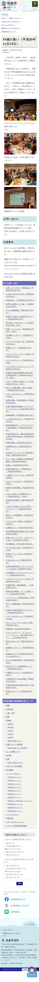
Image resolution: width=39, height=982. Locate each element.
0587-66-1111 (9, 947)
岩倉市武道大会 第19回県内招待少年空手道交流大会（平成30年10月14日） (20, 436)
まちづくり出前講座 (14, 766)
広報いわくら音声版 (14, 744)
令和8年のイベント (15, 777)
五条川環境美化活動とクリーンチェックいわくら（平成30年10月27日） (20, 409)
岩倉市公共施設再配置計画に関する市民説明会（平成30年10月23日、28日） (19, 375)
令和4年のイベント (15, 790)
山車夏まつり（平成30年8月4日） (20, 528)
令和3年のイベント (15, 794)
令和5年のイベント (15, 787)
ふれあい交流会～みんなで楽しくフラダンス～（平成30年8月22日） (19, 509)
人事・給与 (10, 713)
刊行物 (8, 755)
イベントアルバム (7, 25)
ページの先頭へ (30, 924)
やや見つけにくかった (15, 874)
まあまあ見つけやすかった (16, 868)
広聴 (8, 759)
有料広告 (9, 818)
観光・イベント (15, 18)
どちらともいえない (14, 849)
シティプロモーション (15, 822)
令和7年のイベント (15, 780)
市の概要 (9, 770)
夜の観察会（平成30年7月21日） (19, 544)
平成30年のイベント (8, 31)
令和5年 (10, 734)
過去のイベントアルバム (10, 28)
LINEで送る (15, 911)
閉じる (26, 969)
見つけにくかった (13, 877)
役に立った (11, 843)
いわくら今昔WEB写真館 (16, 826)
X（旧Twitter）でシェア (20, 905)
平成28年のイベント (15, 811)
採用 (8, 717)
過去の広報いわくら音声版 (17, 748)
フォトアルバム (12, 814)
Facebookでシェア (18, 899)
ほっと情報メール (13, 752)
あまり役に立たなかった (16, 852)
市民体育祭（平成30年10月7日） (19, 443)
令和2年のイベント (15, 797)
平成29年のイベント (15, 807)
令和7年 (10, 727)
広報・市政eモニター (15, 762)
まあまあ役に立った (14, 846)
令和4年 (10, 737)
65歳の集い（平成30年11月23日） (20, 300)
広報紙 (8, 720)
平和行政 (9, 709)
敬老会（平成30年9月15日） (18, 465)
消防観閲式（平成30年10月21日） (20, 415)
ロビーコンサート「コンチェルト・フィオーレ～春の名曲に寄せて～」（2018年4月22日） (19, 635)
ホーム (3, 18)
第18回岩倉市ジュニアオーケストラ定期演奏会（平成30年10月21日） (20, 427)
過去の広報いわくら (15, 741)
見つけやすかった (13, 865)
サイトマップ (8, 929)
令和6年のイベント (15, 784)
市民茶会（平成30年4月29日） (19, 629)
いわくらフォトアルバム (10, 21)
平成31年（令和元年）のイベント (20, 801)
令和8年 (10, 724)
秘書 (8, 705)
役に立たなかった (13, 855)
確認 (19, 883)
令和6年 (10, 731)
